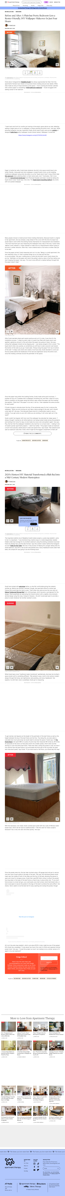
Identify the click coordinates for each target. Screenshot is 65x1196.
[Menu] (6, 2)
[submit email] (58, 1168)
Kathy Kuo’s (14, 132)
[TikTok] (38, 1164)
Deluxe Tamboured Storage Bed (14, 592)
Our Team (26, 1163)
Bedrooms (18, 11)
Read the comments (33, 433)
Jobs (6, 1188)
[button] (57, 64)
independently (9, 77)
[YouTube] (34, 1170)
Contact (25, 1168)
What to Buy (49, 5)
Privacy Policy (44, 970)
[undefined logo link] (13, 2)
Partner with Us (8, 1190)
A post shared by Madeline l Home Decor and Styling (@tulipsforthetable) (26, 941)
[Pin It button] (11, 64)
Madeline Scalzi (26, 82)
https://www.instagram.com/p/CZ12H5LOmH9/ (32, 135)
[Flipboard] (38, 1170)
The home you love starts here (55, 1152)
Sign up (49, 962)
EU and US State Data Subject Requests (54, 1186)
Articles (32, 5)
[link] (8, 1034)
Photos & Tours (16, 5)
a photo (54, 130)
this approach (9, 176)
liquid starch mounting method (42, 180)
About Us (26, 1165)
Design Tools (40, 5)
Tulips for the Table (16, 545)
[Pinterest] (38, 1167)
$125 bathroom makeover (34, 87)
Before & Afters (9, 11)
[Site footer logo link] (13, 1163)
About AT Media (8, 1187)
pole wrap (22, 586)
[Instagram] (34, 1164)
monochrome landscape (17, 178)
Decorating (25, 5)
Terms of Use (52, 968)
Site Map (26, 1171)
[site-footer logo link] (8, 1184)
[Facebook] (34, 1167)
